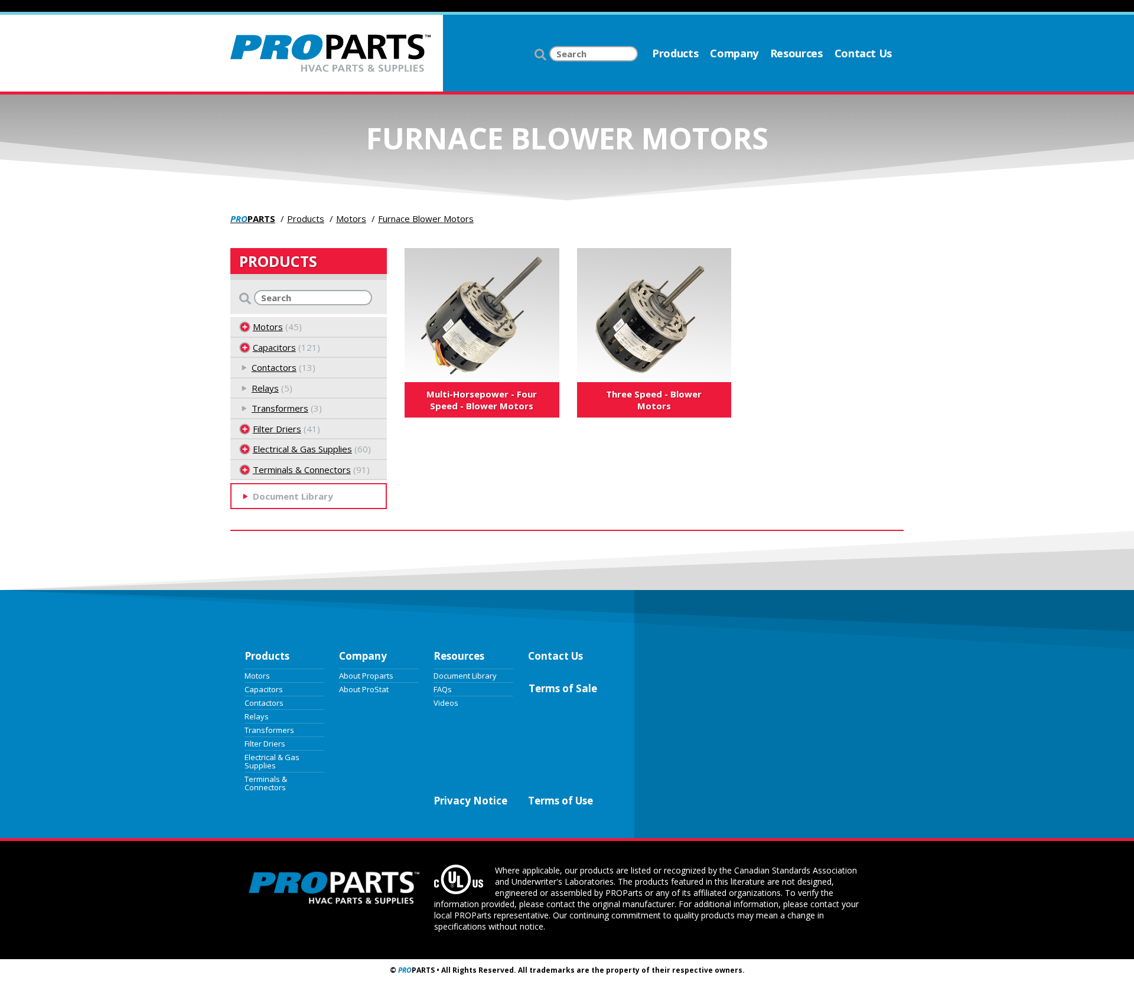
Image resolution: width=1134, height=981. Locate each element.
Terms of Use (560, 800)
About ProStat (364, 688)
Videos (446, 702)
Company (734, 53)
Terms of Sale (563, 688)
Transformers (280, 408)
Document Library (465, 675)
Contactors (274, 367)
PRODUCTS (278, 261)
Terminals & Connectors (302, 469)
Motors (351, 218)
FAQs (443, 688)
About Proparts (366, 675)
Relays (265, 388)
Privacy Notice (470, 800)
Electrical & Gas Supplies (302, 449)
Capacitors (274, 347)
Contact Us (863, 53)
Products (675, 53)
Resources (796, 53)
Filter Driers (277, 429)
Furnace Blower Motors (426, 218)
